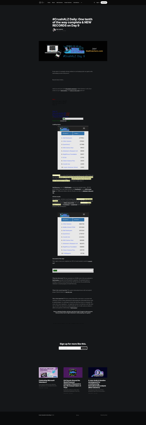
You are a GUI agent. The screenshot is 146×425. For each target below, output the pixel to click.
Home (49, 2)
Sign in (97, 2)
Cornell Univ (74, 204)
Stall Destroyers (56, 175)
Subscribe (104, 2)
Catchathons (76, 2)
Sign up (77, 415)
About (53, 2)
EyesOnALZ (78, 189)
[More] (81, 2)
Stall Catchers (60, 2)
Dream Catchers (68, 2)
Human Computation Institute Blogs (45, 415)
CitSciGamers (68, 187)
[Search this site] (94, 2)
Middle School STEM (69, 203)
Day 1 (66, 179)
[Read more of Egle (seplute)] (54, 30)
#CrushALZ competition (71, 88)
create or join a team (75, 90)
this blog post (69, 292)
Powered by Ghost (104, 415)
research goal (63, 120)
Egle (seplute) (59, 29)
